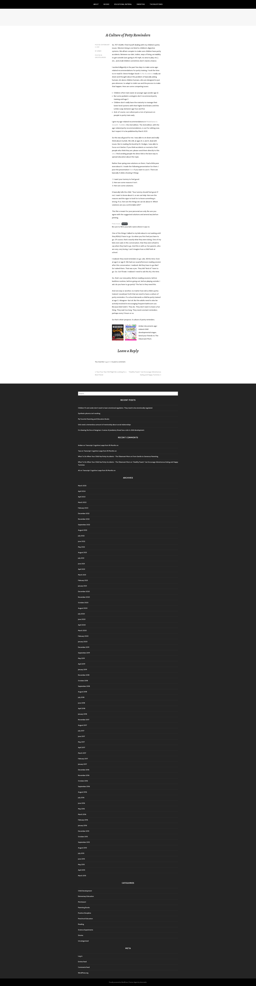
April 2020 (82, 625)
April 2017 (81, 747)
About (96, 4)
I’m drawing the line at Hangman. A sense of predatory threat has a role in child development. (111, 430)
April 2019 (81, 664)
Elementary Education (86, 896)
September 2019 (84, 653)
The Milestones (156, 4)
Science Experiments (85, 930)
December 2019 (83, 647)
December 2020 (84, 591)
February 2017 (83, 759)
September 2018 (84, 686)
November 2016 (83, 775)
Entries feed (82, 962)
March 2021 (82, 575)
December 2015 (83, 831)
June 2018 (81, 703)
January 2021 (82, 586)
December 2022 (83, 513)
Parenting (141, 4)
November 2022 (84, 519)
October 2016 (83, 781)
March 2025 (82, 486)
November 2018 (83, 675)
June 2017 (81, 736)
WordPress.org (83, 973)
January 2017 (82, 764)
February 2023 (83, 508)
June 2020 (82, 619)
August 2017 (82, 725)
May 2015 (81, 864)
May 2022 (81, 547)
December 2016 (83, 770)
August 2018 (82, 692)
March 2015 (82, 876)
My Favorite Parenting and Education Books (93, 419)
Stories (80, 935)
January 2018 (82, 714)
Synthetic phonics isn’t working (89, 413)
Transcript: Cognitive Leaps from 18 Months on (102, 445)
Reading (81, 924)
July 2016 (81, 798)
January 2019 (82, 669)
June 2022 (81, 541)
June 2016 (81, 803)
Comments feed (84, 967)
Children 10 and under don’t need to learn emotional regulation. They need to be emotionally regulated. (115, 408)
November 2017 (83, 720)
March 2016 (82, 814)
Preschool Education (85, 919)
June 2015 (81, 859)
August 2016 (82, 792)
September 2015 (84, 842)
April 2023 (81, 497)
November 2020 (84, 597)
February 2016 (83, 820)
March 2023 (82, 502)
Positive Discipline (84, 913)
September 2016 (84, 786)
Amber (99, 51)
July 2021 (81, 558)
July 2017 (81, 731)
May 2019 (81, 658)
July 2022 (81, 536)
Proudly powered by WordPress (118, 982)
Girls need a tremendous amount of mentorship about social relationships (104, 425)
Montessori (82, 902)
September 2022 (84, 525)
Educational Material (123, 4)
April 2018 (81, 708)
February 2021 (83, 580)
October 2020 (83, 603)
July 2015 (81, 853)
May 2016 (81, 809)
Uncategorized (100, 57)
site (113, 154)
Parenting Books (84, 907)
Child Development (85, 891)
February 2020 (83, 636)
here (131, 170)
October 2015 (83, 837)
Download (124, 224)
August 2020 (83, 608)
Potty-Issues (116, 224)
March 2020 (82, 630)
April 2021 (81, 569)
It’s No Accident (146, 74)
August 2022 (82, 530)
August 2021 (82, 552)
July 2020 (81, 614)
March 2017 (82, 753)
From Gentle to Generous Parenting (145, 456)
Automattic (143, 982)
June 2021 (81, 564)
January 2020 (83, 642)
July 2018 (81, 697)
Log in (80, 956)
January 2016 (82, 825)
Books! (106, 4)
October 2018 (83, 681)
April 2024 (82, 491)
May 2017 (81, 742)
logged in (107, 362)
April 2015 (81, 870)
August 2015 (82, 848)
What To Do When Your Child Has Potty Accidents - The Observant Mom (104, 456)
